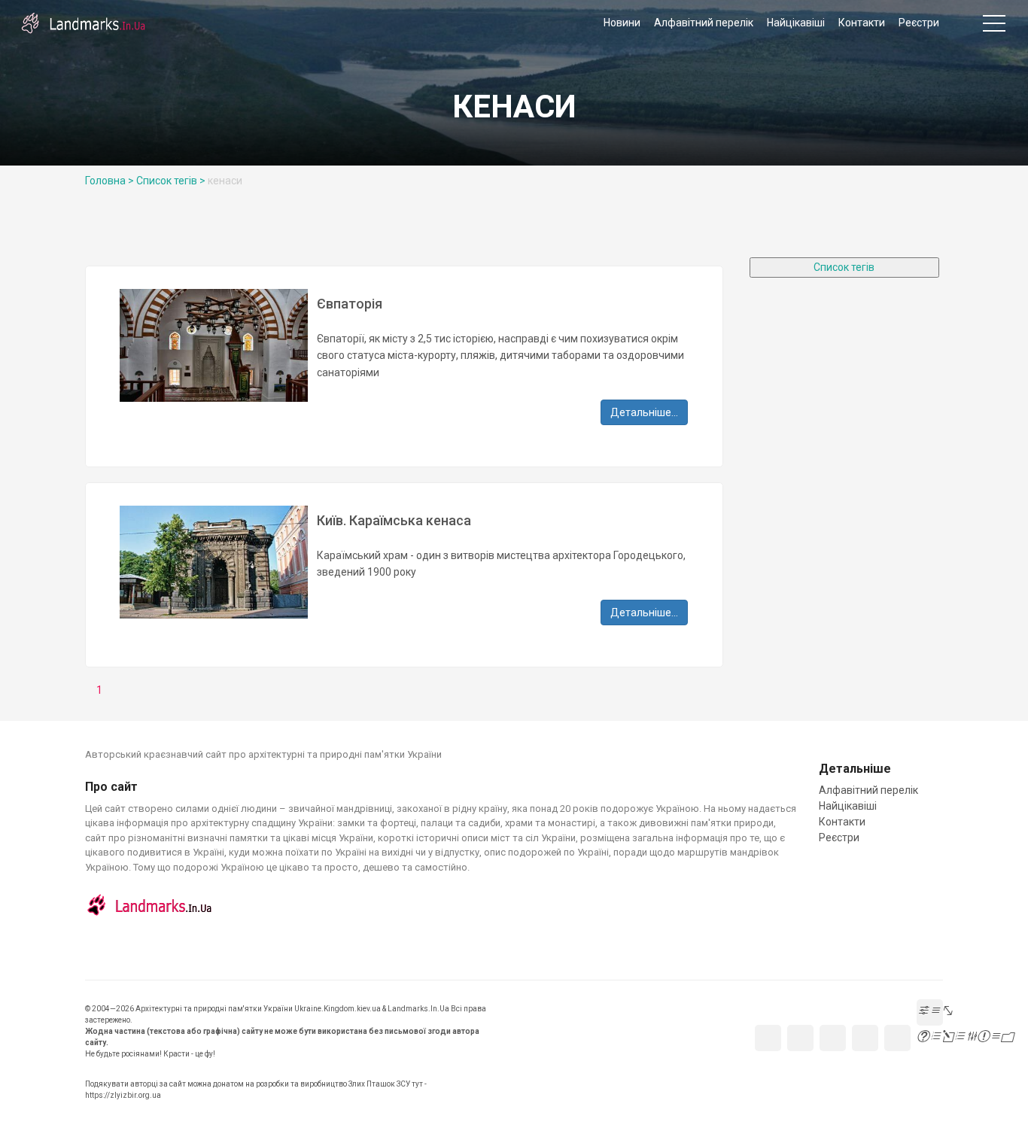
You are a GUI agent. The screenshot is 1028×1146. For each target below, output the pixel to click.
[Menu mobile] (994, 26)
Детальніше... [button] (644, 412)
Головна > (109, 181)
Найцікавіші (796, 23)
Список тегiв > (170, 181)
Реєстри (919, 23)
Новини (622, 23)
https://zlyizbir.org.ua (123, 1095)
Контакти (861, 23)
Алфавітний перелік (703, 23)
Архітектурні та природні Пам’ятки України (83, 22)
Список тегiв (844, 267)
